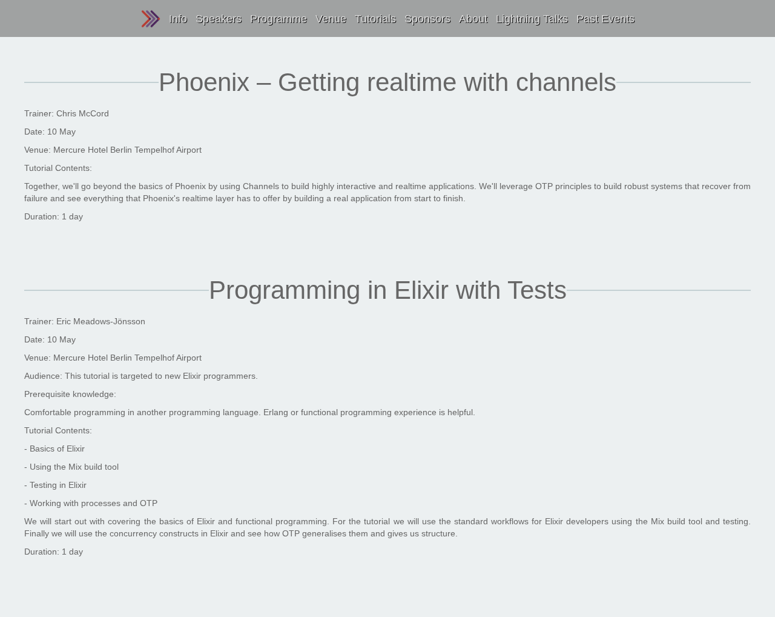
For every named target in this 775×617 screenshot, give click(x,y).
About (473, 19)
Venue (330, 19)
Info (178, 19)
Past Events (605, 19)
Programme (278, 19)
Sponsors (427, 19)
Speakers (219, 19)
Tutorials (375, 19)
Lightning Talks (532, 19)
